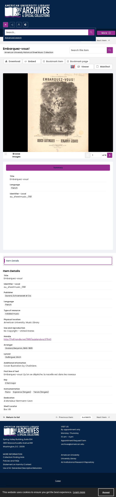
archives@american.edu (72, 444)
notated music (12, 313)
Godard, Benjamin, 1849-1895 (19, 348)
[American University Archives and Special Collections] (21, 431)
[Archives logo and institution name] (27, 11)
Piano (7, 392)
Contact (58, 481)
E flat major (10, 383)
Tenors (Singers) (41, 392)
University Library (68, 458)
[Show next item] (109, 155)
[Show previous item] (87, 155)
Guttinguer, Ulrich (13, 357)
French (14, 188)
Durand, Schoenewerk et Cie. (18, 295)
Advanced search (13, 37)
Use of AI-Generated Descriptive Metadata (22, 468)
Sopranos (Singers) (22, 392)
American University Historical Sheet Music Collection (29, 52)
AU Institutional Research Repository (77, 462)
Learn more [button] (79, 492)
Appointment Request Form (73, 440)
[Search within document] (110, 50)
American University (70, 455)
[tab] (58, 168)
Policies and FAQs (11, 461)
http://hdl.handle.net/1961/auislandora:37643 (27, 339)
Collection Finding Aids (13, 457)
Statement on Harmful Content (17, 464)
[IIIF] (72, 66)
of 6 (104, 155)
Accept (106, 492)
